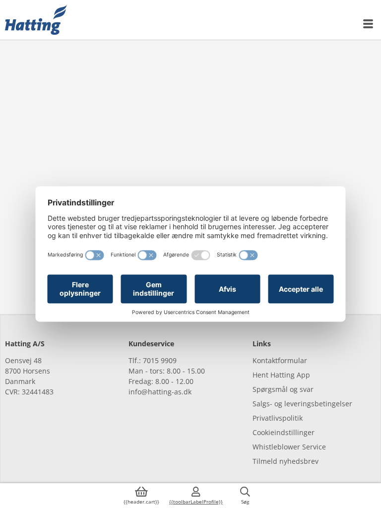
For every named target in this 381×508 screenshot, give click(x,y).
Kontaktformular (280, 360)
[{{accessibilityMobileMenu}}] (368, 23)
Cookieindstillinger (284, 432)
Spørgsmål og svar (283, 389)
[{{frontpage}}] (36, 20)
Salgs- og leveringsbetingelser (302, 403)
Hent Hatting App (281, 375)
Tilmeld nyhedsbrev (285, 461)
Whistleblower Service (289, 446)
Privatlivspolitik (278, 418)
